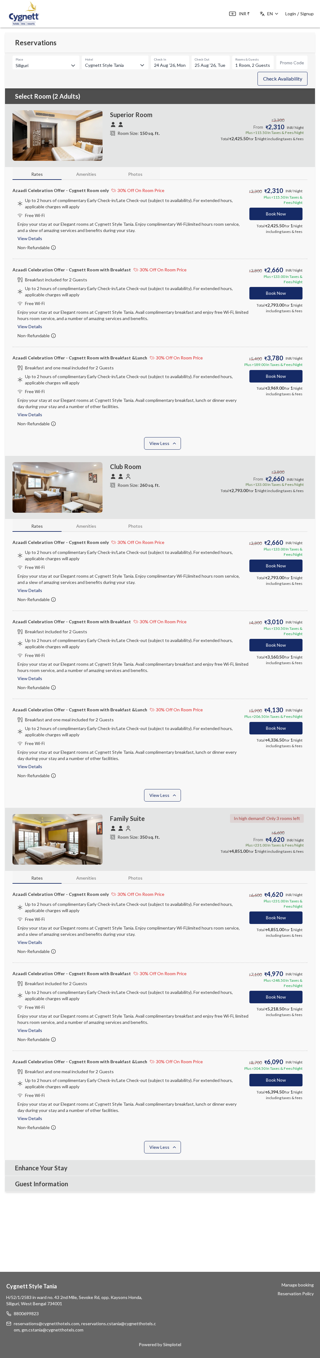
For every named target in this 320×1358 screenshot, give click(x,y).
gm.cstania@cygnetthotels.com (52, 1329)
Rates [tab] (37, 174)
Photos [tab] (135, 174)
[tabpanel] (160, 318)
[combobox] (115, 65)
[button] (283, 79)
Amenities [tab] (86, 174)
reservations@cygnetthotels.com (46, 1323)
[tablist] (86, 173)
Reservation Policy (296, 1293)
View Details (30, 238)
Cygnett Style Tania (31, 1286)
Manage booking (298, 1284)
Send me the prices (279, 695)
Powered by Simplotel (160, 1344)
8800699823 (26, 1313)
